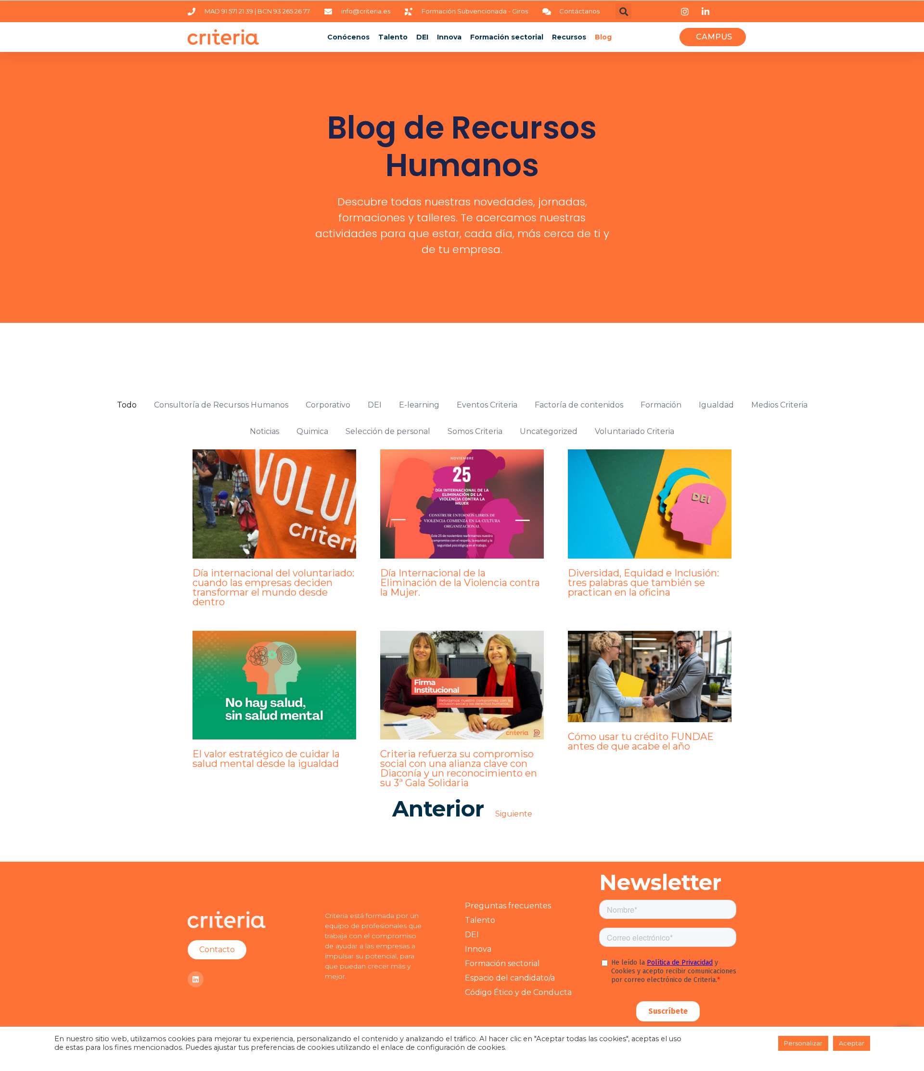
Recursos (569, 37)
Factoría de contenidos (579, 404)
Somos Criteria (475, 431)
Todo (127, 404)
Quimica (312, 431)
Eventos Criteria (487, 404)
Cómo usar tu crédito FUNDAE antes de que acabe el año (641, 741)
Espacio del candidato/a (510, 977)
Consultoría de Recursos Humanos (221, 404)
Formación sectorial (506, 37)
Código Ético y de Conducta (518, 992)
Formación (661, 404)
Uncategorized (549, 431)
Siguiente (513, 813)
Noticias (264, 431)
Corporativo (328, 404)
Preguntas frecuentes (508, 905)
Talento (393, 37)
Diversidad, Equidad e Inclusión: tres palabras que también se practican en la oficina (643, 582)
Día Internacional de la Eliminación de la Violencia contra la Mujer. (460, 582)
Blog (603, 37)
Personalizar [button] (803, 1043)
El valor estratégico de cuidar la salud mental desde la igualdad (266, 758)
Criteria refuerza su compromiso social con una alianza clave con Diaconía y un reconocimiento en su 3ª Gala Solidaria (458, 768)
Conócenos (348, 37)
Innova (449, 37)
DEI (422, 37)
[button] (623, 11)
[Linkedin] (196, 979)
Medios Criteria (779, 404)
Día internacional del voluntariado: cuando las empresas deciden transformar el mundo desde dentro (273, 587)
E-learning (419, 404)
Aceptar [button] (851, 1043)
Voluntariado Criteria (634, 431)
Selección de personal (388, 431)
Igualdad (716, 404)
